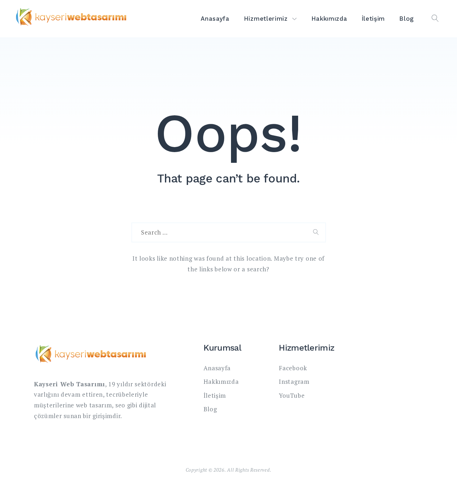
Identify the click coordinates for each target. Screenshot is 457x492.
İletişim (373, 18)
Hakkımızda (329, 18)
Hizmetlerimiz (266, 18)
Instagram (294, 381)
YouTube (292, 395)
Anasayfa (215, 18)
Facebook (293, 368)
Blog (406, 18)
